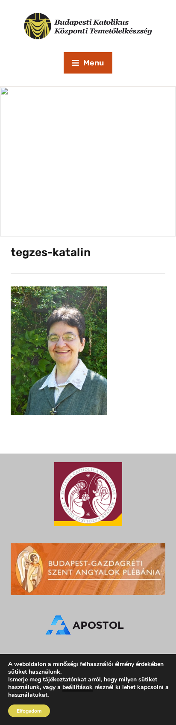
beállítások (77, 687)
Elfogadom (29, 710)
